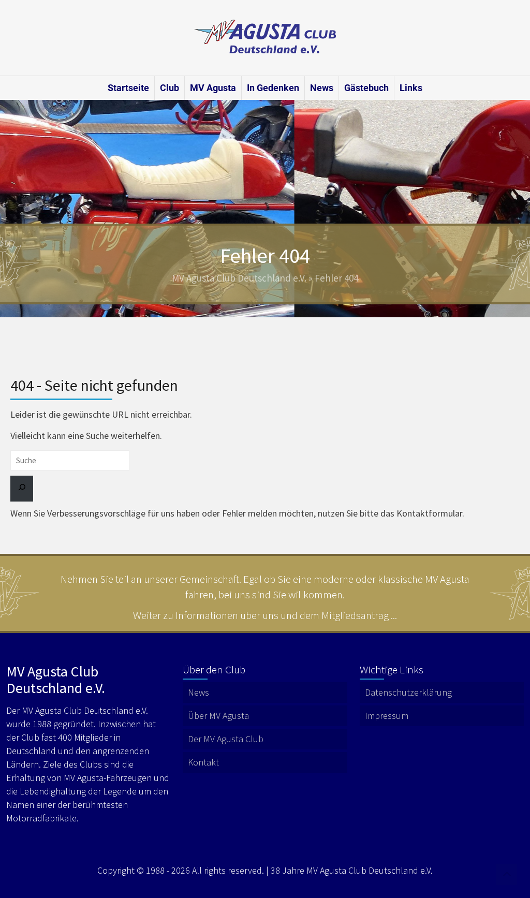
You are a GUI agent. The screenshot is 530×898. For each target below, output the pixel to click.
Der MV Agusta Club (225, 739)
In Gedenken (273, 87)
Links (411, 87)
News (321, 87)
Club (169, 87)
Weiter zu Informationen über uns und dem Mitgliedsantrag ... (265, 615)
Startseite (128, 87)
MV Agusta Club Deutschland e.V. (239, 278)
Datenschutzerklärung (408, 692)
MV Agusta (213, 87)
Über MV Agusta (218, 716)
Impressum (386, 716)
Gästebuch (366, 87)
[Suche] (21, 489)
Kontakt (203, 762)
